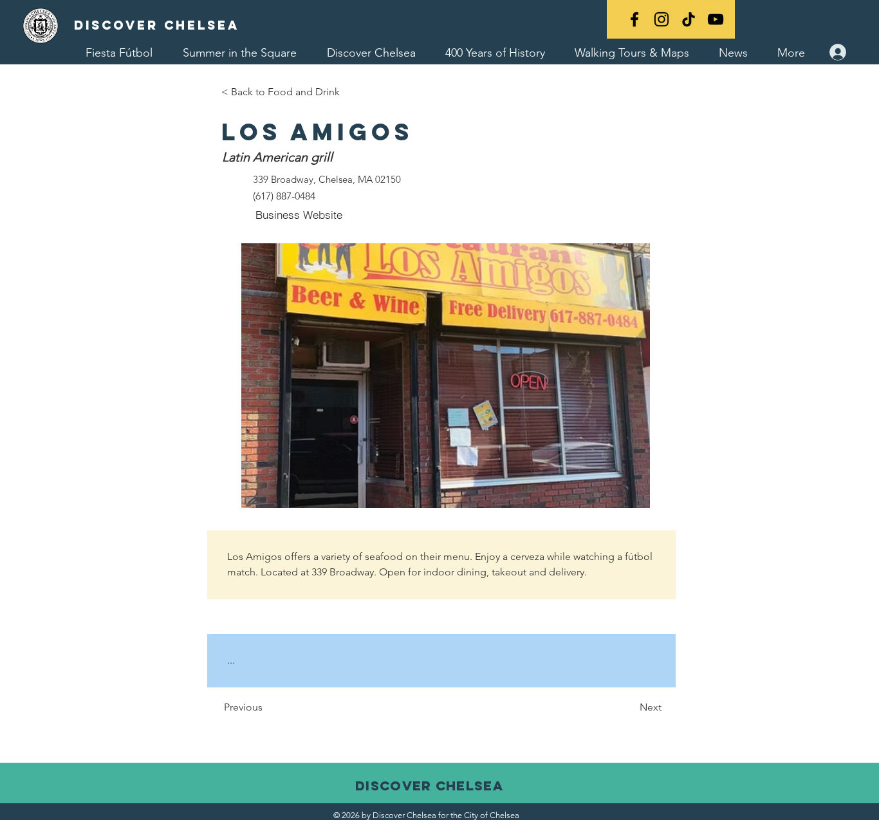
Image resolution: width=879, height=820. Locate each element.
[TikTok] (688, 19)
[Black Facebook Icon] (634, 19)
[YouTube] (715, 19)
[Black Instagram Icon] (661, 19)
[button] (445, 375)
